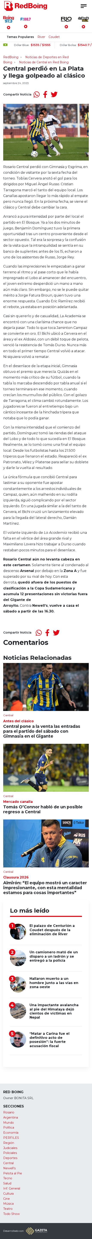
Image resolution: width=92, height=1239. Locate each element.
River (41, 37)
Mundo (8, 1123)
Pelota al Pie (12, 1173)
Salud (7, 1183)
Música (8, 1204)
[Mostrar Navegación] (83, 6)
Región (8, 1143)
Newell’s (9, 1168)
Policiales (10, 1153)
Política (8, 1127)
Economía (10, 1133)
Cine (6, 1199)
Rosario (8, 1112)
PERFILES (11, 1138)
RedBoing (10, 57)
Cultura (8, 1194)
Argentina (10, 1117)
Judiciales (10, 1148)
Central (8, 1163)
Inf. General (11, 1188)
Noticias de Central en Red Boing (44, 62)
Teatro (8, 1209)
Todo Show (11, 1214)
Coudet (54, 37)
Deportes (10, 1158)
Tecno (7, 1178)
